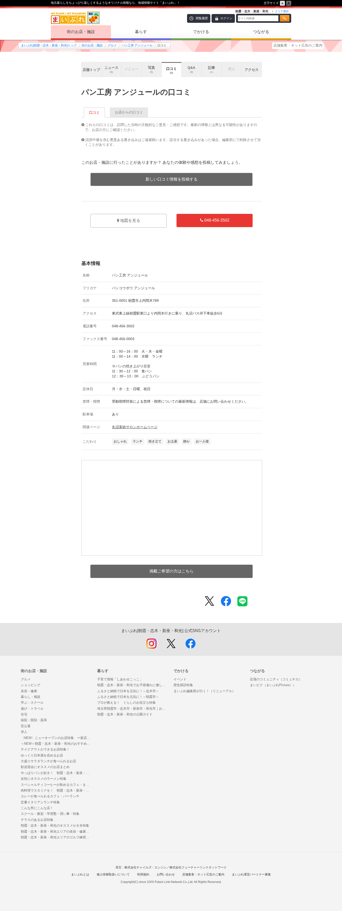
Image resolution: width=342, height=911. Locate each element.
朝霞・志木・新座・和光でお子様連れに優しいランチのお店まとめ (132, 685)
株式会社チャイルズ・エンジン (145, 867)
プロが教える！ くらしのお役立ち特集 (126, 702)
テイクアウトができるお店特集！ (45, 749)
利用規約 (143, 874)
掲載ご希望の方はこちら (171, 571)
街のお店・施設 (81, 32)
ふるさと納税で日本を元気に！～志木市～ (128, 691)
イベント (180, 679)
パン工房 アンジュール (137, 45)
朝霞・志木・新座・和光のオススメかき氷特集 (55, 825)
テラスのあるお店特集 (37, 820)
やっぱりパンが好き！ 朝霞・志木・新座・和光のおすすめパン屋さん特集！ (56, 773)
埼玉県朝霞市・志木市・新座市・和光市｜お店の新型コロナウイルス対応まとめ (132, 708)
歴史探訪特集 (183, 685)
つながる (261, 32)
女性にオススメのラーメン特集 (43, 779)
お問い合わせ (166, 874)
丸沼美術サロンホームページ (134, 427)
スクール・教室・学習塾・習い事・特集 (50, 814)
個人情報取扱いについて (113, 874)
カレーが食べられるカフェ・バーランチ (50, 796)
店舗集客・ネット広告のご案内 (297, 45)
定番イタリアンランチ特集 (40, 802)
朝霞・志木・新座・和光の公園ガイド (124, 714)
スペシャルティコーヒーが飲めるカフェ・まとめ (56, 785)
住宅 (24, 714)
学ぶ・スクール (32, 702)
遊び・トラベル (32, 708)
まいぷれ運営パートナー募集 (251, 874)
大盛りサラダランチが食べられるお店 (48, 761)
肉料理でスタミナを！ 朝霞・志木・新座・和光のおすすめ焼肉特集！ (56, 790)
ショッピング (30, 685)
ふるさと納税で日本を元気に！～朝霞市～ (128, 697)
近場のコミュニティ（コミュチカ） (276, 679)
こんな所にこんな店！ (37, 808)
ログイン (226, 18)
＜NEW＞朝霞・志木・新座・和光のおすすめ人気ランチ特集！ (56, 743)
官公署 (26, 726)
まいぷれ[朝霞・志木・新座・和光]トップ (49, 45)
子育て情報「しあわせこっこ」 (120, 679)
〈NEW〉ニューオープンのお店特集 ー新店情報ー (56, 738)
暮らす (141, 32)
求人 (24, 732)
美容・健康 (29, 691)
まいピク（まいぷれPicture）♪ (272, 685)
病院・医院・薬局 (34, 720)
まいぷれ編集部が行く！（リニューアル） (204, 691)
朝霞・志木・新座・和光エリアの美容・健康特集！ (56, 831)
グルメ (112, 45)
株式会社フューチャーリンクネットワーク (198, 867)
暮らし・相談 (30, 697)
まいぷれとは (80, 874)
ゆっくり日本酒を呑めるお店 (42, 755)
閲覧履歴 (202, 18)
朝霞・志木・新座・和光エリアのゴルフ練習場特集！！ (56, 837)
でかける (201, 32)
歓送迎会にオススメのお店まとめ (45, 767)
